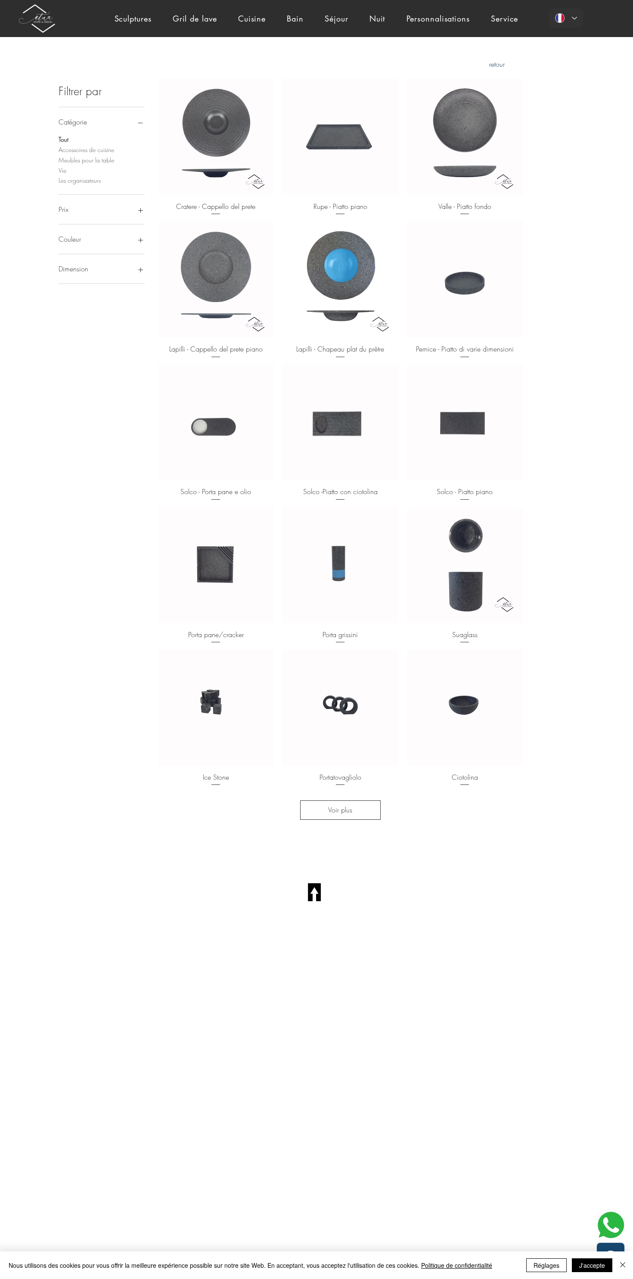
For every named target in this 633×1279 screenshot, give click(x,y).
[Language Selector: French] (566, 18)
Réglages (546, 1265)
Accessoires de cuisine (86, 150)
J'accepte (592, 1265)
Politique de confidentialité (456, 1265)
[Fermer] (622, 1265)
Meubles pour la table (86, 160)
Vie (62, 170)
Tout (63, 139)
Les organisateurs (80, 180)
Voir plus (340, 810)
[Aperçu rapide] (216, 137)
